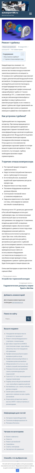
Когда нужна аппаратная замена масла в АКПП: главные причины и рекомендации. (17, 401)
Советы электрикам (12, 447)
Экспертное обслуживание (15, 449)
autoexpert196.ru (10, 12)
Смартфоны (10, 444)
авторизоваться (17, 302)
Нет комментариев (17, 49)
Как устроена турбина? (11, 57)
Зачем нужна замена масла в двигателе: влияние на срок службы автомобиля (18, 394)
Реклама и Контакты (12, 423)
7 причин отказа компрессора (14, 59)
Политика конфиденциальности (16, 420)
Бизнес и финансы (12, 436)
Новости (9, 439)
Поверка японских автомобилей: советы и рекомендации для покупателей (17, 371)
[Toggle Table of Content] (21, 54)
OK (17, 470)
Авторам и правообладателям (16, 418)
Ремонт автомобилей (9, 47)
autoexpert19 (5, 49)
